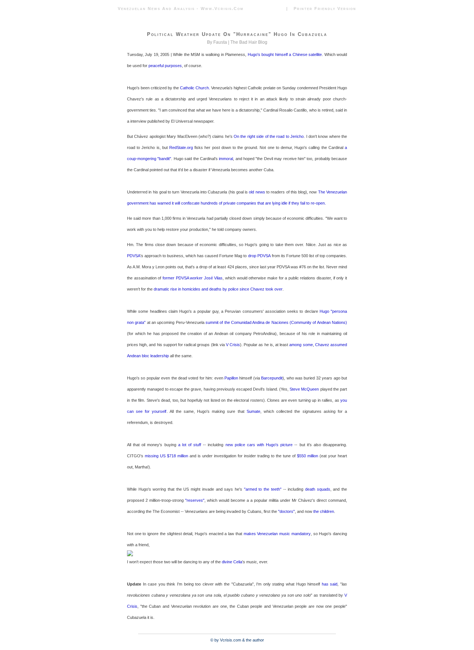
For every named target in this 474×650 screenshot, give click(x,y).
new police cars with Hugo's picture (259, 444)
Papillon (231, 378)
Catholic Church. (195, 88)
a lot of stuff (189, 444)
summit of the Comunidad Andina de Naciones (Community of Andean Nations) (276, 322)
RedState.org (181, 147)
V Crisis (233, 344)
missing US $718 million (166, 456)
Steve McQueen (304, 389)
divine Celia (232, 562)
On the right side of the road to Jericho (269, 136)
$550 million (307, 456)
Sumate (253, 411)
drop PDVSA (259, 255)
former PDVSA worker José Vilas (193, 278)
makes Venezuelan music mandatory (277, 533)
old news (257, 192)
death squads (317, 489)
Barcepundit (272, 378)
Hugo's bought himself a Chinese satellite (285, 54)
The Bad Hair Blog (248, 42)
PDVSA (133, 255)
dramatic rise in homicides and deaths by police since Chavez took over (218, 289)
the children (323, 511)
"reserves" (194, 500)
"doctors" (286, 511)
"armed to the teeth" (262, 489)
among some (301, 344)
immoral (226, 158)
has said (330, 584)
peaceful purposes (165, 65)
